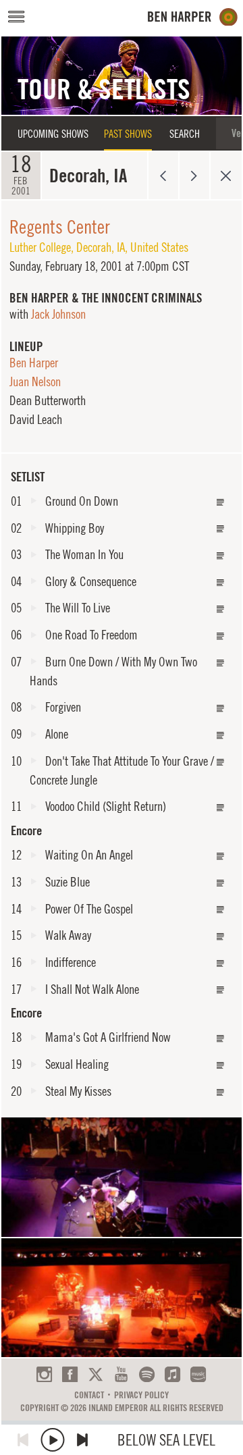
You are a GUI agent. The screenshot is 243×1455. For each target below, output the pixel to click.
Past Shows (128, 133)
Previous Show (163, 175)
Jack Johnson (58, 314)
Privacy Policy (141, 1395)
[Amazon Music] (198, 1374)
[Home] (193, 17)
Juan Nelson (35, 381)
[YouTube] (121, 1374)
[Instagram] (44, 1374)
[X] (95, 1374)
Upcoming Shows (53, 133)
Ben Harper (33, 362)
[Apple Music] (172, 1374)
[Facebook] (70, 1374)
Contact (89, 1395)
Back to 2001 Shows (226, 175)
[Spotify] (147, 1374)
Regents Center (59, 226)
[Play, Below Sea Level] (52, 1440)
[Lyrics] (221, 502)
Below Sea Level (166, 1440)
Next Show (195, 175)
